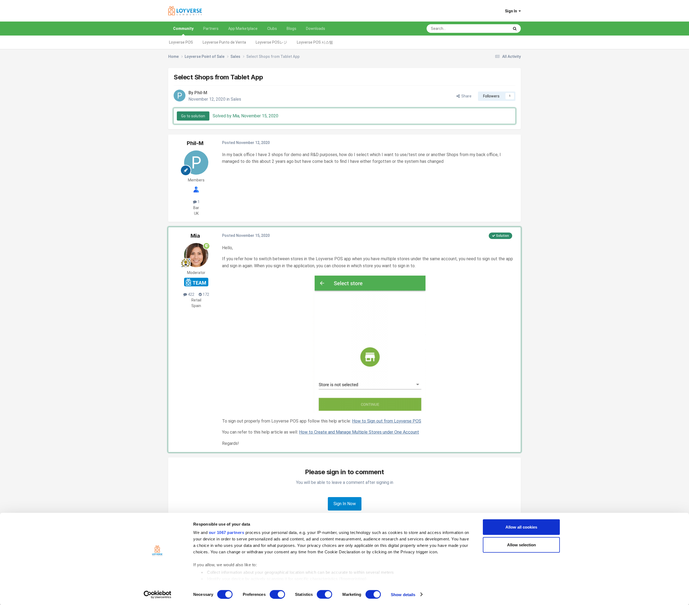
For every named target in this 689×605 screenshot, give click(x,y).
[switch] (277, 594)
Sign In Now (344, 503)
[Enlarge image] (369, 343)
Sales (236, 99)
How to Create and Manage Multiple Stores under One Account (359, 432)
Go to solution (193, 116)
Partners (211, 28)
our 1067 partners (226, 532)
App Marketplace (243, 28)
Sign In (512, 11)
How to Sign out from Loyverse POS (386, 421)
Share (466, 96)
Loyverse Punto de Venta (224, 42)
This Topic (493, 28)
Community (183, 28)
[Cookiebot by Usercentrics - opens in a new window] (157, 594)
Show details (403, 594)
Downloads (315, 28)
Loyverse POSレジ (271, 42)
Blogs (291, 28)
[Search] (515, 28)
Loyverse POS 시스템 (315, 42)
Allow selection (521, 544)
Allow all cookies (521, 527)
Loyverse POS (181, 42)
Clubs (272, 28)
